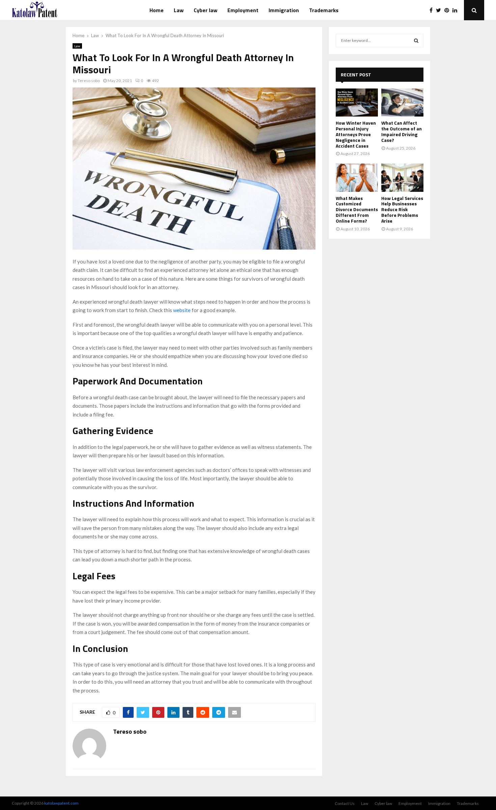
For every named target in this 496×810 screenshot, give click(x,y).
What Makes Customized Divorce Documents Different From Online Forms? (357, 209)
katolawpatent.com (61, 803)
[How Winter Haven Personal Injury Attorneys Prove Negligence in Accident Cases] (357, 102)
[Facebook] (433, 10)
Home (156, 10)
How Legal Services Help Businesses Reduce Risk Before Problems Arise (402, 209)
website (182, 310)
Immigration (284, 10)
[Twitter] (440, 10)
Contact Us (345, 803)
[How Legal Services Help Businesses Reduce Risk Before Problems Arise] (402, 177)
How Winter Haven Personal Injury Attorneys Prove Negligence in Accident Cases (356, 134)
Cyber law (205, 10)
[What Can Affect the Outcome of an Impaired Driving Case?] (402, 102)
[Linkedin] (456, 10)
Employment (242, 10)
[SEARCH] (416, 40)
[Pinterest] (448, 10)
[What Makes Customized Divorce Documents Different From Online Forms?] (357, 177)
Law (179, 10)
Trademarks (323, 10)
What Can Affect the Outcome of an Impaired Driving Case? (401, 131)
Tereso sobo (89, 80)
